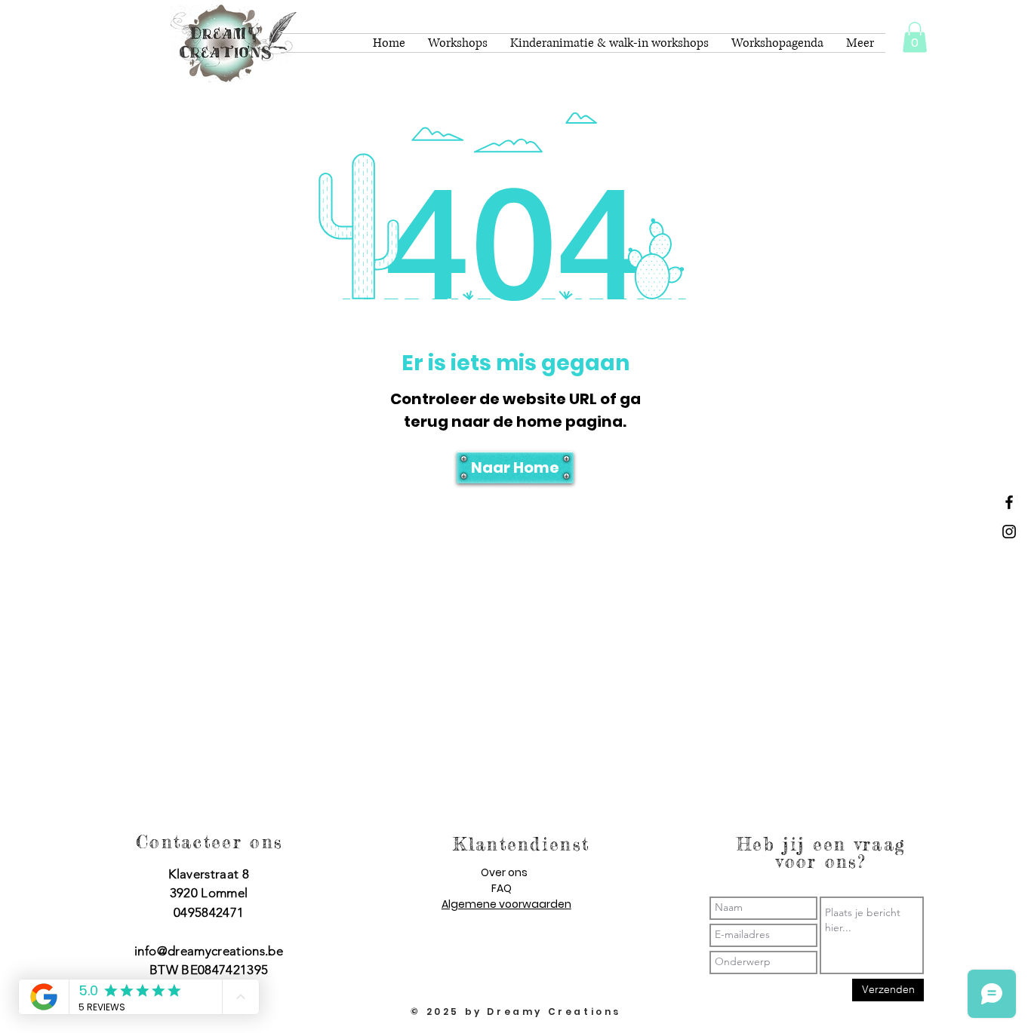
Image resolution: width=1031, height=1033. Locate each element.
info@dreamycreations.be (208, 950)
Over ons (504, 872)
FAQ (501, 888)
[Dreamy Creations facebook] (1009, 502)
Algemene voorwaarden (506, 904)
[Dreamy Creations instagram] (1009, 532)
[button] (915, 37)
